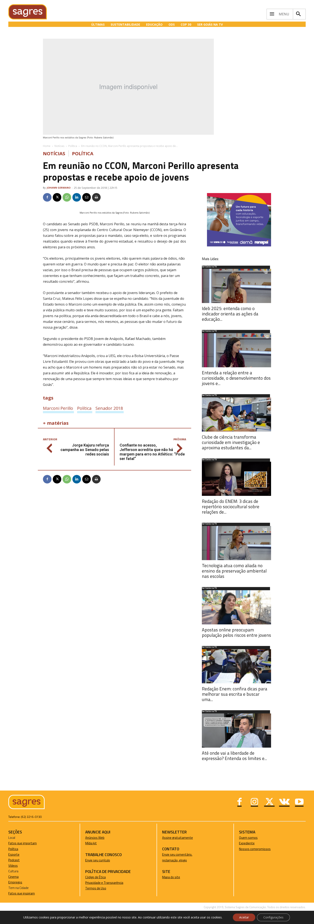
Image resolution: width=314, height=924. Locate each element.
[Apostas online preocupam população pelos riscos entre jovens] (236, 607)
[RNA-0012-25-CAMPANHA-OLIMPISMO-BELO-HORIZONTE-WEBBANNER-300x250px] (239, 245)
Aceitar (244, 917)
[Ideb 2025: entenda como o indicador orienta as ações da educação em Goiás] (236, 286)
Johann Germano (58, 187)
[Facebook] (47, 197)
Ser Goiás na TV (209, 267)
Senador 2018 (109, 408)
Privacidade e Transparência (104, 882)
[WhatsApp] (67, 197)
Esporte (13, 854)
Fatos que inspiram (21, 893)
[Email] (86, 197)
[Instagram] (254, 802)
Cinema (13, 876)
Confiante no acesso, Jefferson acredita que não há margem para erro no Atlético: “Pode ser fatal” (152, 452)
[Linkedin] (76, 197)
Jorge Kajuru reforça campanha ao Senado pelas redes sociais (84, 449)
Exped (243, 843)
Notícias (59, 146)
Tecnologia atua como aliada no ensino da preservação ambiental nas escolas (234, 571)
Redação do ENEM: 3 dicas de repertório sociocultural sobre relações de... (230, 506)
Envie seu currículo (97, 860)
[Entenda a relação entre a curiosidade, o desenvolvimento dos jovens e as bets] (236, 350)
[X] (57, 197)
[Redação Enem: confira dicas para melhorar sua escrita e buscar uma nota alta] (236, 666)
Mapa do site (171, 877)
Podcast (14, 860)
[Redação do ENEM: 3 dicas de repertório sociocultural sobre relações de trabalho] (236, 479)
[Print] (96, 197)
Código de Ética (95, 877)
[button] (298, 14)
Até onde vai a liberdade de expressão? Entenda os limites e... (234, 756)
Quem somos (248, 837)
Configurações (273, 917)
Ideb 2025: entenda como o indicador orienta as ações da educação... (230, 313)
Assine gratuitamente (177, 837)
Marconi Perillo (58, 408)
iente (251, 843)
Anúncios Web (94, 837)
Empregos (15, 882)
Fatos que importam (22, 843)
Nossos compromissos (255, 848)
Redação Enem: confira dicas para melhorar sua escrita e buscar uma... (234, 694)
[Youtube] (299, 802)
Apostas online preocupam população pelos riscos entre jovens (236, 632)
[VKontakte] (284, 802)
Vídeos (13, 865)
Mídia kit (91, 843)
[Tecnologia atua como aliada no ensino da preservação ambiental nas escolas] (236, 543)
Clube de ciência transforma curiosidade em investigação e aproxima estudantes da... (231, 442)
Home (46, 146)
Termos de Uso (95, 888)
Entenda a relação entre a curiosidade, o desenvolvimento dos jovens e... (236, 378)
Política (72, 146)
